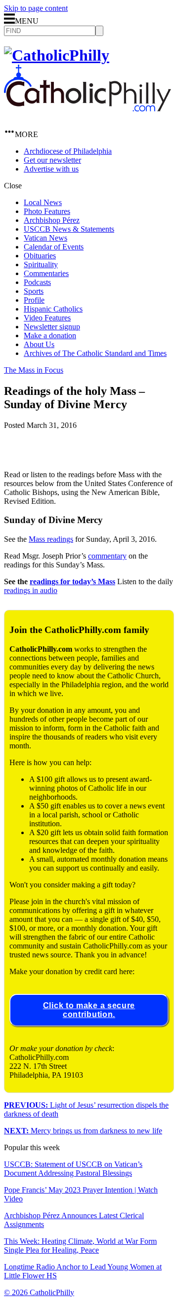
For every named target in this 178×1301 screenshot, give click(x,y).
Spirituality (41, 264)
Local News (43, 202)
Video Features (47, 318)
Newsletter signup (52, 326)
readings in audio (30, 590)
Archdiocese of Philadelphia (68, 151)
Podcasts (37, 282)
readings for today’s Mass (72, 581)
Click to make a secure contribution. (89, 1010)
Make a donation (50, 335)
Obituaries (40, 255)
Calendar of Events (54, 247)
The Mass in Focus (33, 370)
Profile (34, 300)
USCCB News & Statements (69, 229)
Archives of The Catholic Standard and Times (95, 353)
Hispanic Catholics (53, 309)
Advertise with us (51, 169)
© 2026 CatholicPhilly (39, 1292)
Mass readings (51, 539)
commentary (107, 556)
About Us (39, 344)
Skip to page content (36, 8)
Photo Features (47, 211)
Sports (34, 291)
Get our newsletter (52, 160)
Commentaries (46, 273)
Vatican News (45, 238)
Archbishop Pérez (52, 220)
